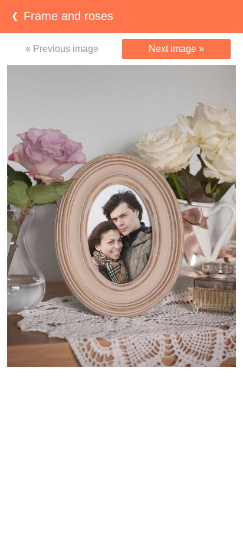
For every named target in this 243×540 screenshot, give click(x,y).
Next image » (176, 49)
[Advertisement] (121, 390)
